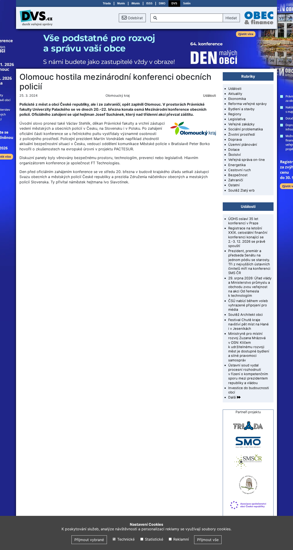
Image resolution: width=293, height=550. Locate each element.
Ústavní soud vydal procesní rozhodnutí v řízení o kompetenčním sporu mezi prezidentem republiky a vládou (248, 374)
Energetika (237, 165)
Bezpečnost (237, 175)
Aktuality (235, 94)
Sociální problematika (245, 129)
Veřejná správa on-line (246, 160)
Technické (125, 539)
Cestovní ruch (239, 170)
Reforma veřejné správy (247, 104)
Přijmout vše (208, 539)
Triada (107, 3)
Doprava (235, 140)
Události (209, 95)
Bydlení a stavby (241, 109)
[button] (132, 18)
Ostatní (234, 185)
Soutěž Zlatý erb (241, 190)
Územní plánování (242, 145)
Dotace (234, 150)
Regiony (234, 114)
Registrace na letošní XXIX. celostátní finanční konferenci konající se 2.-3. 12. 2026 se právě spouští (247, 237)
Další (232, 397)
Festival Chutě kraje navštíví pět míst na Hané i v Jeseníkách (248, 324)
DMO (162, 3)
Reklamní (180, 539)
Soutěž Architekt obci (245, 315)
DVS (174, 3)
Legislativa (236, 119)
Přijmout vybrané (89, 539)
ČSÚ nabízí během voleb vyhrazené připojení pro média (248, 305)
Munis (121, 3)
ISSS (149, 3)
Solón (186, 3)
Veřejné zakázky (241, 124)
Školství (234, 155)
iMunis (135, 3)
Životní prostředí (241, 134)
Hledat (231, 18)
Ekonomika (237, 99)
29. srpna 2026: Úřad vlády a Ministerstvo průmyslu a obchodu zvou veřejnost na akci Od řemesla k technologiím (249, 287)
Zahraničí (235, 180)
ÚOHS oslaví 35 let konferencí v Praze (243, 221)
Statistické (153, 539)
